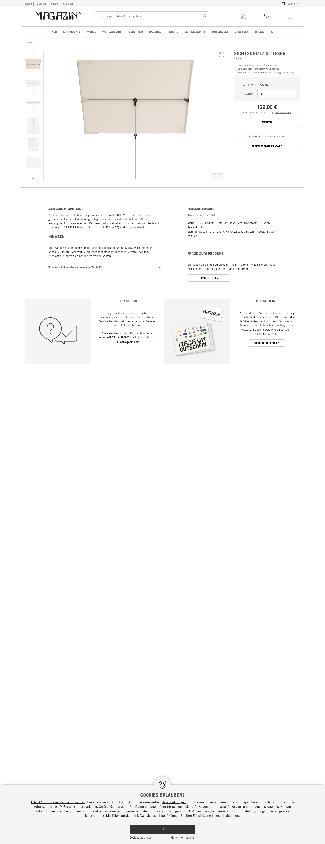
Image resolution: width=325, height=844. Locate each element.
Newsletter (67, 3)
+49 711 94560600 (118, 337)
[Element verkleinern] (214, 176)
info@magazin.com (127, 342)
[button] (221, 54)
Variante (248, 84)
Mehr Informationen (183, 837)
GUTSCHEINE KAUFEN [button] (266, 343)
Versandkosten (283, 112)
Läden (28, 3)
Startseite (31, 42)
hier (101, 815)
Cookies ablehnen (141, 837)
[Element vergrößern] (220, 176)
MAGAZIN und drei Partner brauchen (58, 802)
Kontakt (53, 3)
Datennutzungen (174, 802)
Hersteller (40, 3)
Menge (248, 93)
